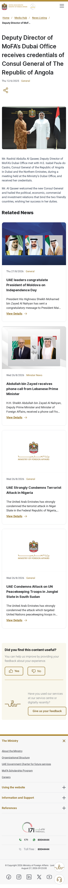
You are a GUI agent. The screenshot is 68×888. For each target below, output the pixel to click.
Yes (17, 671)
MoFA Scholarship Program (17, 770)
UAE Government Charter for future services (26, 764)
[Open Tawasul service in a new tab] (34, 827)
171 (26, 839)
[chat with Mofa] (59, 879)
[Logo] (14, 6)
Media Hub (21, 17)
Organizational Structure (16, 757)
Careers (6, 777)
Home (6, 17)
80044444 (43, 849)
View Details (14, 313)
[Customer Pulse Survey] (59, 867)
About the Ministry (12, 751)
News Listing (39, 17)
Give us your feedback (47, 711)
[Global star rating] (33, 6)
